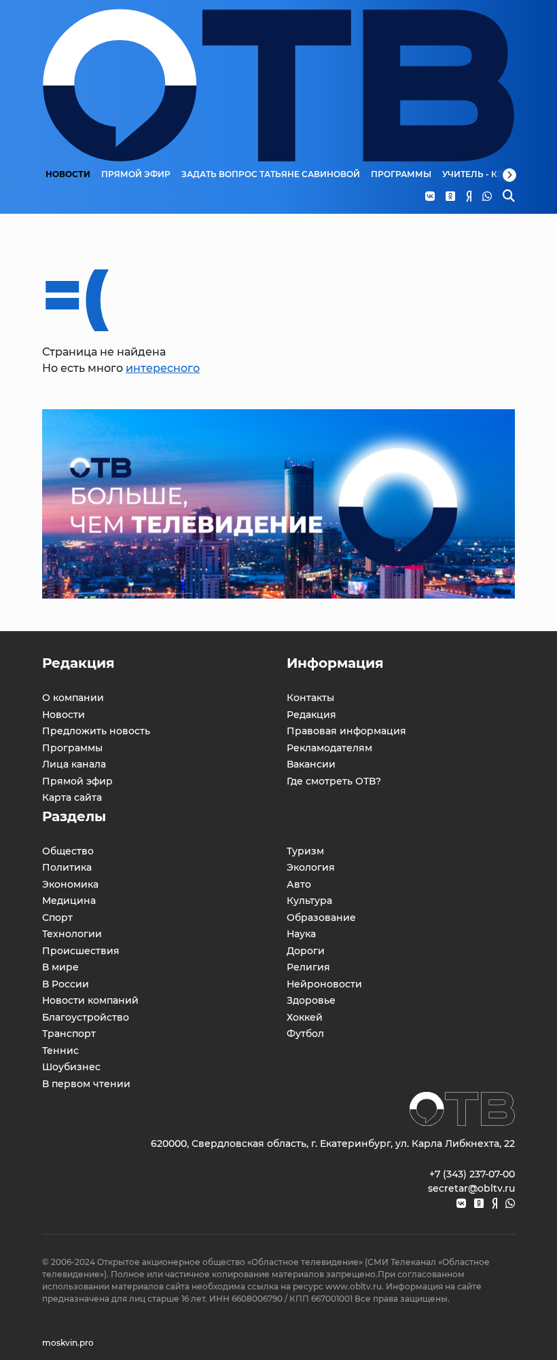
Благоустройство (85, 1017)
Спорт (57, 917)
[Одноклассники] (479, 1204)
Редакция (311, 715)
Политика (67, 867)
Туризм (305, 851)
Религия (308, 967)
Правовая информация (346, 731)
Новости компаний (90, 1000)
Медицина (69, 900)
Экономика (70, 884)
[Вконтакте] (461, 1204)
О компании (73, 698)
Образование (321, 917)
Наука (301, 934)
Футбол (305, 1033)
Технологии (72, 934)
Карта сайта (72, 797)
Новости (68, 174)
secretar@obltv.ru (471, 1188)
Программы (401, 174)
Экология (311, 867)
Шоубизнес (71, 1067)
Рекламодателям (329, 748)
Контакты (310, 698)
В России (65, 984)
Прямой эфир (135, 174)
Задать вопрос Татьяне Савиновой (270, 174)
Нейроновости (324, 984)
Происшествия (81, 951)
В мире (60, 967)
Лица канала (74, 764)
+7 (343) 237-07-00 (472, 1174)
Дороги (306, 951)
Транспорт (69, 1033)
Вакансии (311, 764)
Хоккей (305, 1017)
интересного (163, 368)
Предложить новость (96, 731)
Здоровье (311, 1000)
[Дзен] (494, 1204)
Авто (299, 884)
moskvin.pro (68, 1343)
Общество (68, 851)
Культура (309, 900)
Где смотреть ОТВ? (334, 781)
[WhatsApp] (510, 1204)
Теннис (60, 1050)
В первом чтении (86, 1084)
